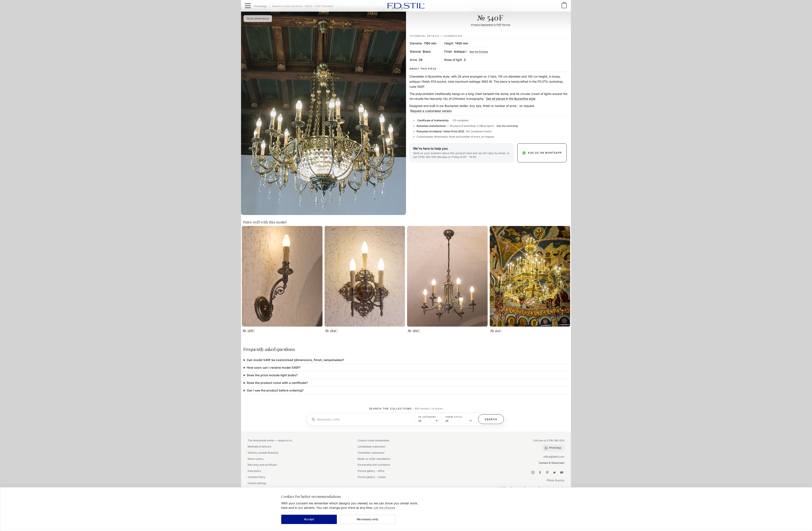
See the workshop (507, 125)
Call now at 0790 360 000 (548, 440)
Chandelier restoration (371, 452)
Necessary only (367, 519)
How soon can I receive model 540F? (274, 367)
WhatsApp (555, 447)
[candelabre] (262, 5)
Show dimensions (258, 18)
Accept (309, 519)
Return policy (255, 458)
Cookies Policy (256, 477)
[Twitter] (554, 472)
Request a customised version (431, 111)
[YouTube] (562, 472)
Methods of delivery (259, 446)
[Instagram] (533, 472)
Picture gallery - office (371, 470)
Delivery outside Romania (263, 452)
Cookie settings (257, 483)
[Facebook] (540, 472)
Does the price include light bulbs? (272, 375)
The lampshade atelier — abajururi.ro (270, 440)
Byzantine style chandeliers (287, 6)
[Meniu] (248, 5)
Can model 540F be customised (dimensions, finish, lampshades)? (295, 360)
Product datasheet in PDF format (490, 24)
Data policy (254, 470)
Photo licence (555, 480)
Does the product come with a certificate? (277, 383)
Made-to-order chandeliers (374, 458)
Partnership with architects (374, 464)
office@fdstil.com (553, 456)
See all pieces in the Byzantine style (510, 98)
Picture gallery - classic (372, 477)
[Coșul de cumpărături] (564, 5)
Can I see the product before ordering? (275, 390)
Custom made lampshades (373, 440)
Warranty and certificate (262, 464)
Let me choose (384, 507)
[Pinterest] (547, 472)
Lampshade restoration (371, 446)
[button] (461, 152)
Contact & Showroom (551, 462)
